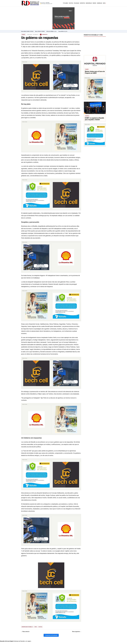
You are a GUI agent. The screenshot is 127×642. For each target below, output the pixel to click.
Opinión (23, 34)
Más (104, 3)
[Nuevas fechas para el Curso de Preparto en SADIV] (95, 61)
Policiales (76, 3)
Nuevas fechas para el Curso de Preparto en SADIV (95, 72)
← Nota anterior (25, 631)
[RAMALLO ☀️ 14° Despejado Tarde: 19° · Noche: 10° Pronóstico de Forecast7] (95, 45)
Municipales (89, 3)
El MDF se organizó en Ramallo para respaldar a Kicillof (94, 119)
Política (71, 3)
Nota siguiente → (76, 631)
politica (40, 626)
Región (94, 3)
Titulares (65, 3)
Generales (99, 3)
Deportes (82, 3)
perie (36, 626)
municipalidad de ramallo (27, 626)
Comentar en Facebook (51, 635)
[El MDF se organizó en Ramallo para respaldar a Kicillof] (95, 108)
